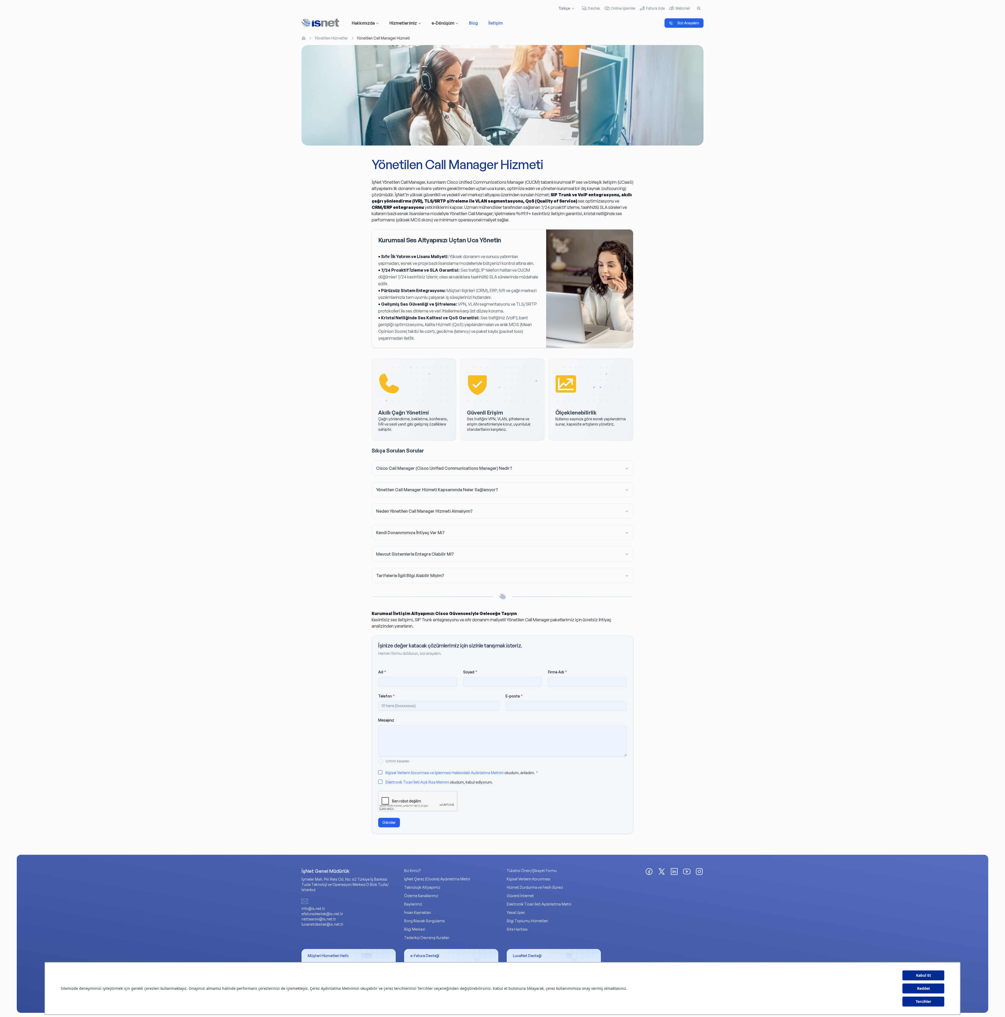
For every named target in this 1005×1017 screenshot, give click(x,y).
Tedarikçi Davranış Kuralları (426, 937)
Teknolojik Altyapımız (422, 887)
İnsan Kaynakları (417, 912)
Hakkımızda (363, 23)
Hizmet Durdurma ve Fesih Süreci (535, 887)
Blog (473, 23)
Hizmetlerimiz (403, 23)
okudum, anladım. (462, 772)
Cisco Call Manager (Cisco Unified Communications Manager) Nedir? (444, 468)
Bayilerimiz (413, 904)
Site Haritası (517, 929)
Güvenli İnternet (520, 895)
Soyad (470, 672)
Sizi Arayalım (688, 23)
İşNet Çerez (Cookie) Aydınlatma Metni (437, 879)
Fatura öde (655, 8)
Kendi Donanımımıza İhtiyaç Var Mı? (410, 532)
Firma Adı (557, 672)
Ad (382, 672)
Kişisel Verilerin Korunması (528, 879)
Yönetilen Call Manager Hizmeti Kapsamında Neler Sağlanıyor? (437, 489)
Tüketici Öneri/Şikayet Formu (532, 870)
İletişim (495, 23)
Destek (594, 8)
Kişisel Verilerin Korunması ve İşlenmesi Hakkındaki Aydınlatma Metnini (445, 772)
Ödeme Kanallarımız (421, 895)
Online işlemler (623, 8)
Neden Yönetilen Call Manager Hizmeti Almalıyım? (424, 511)
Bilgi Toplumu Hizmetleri (527, 921)
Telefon (386, 696)
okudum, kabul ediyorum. (439, 782)
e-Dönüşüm (443, 23)
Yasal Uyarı (516, 912)
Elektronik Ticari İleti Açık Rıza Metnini (417, 782)
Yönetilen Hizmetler (331, 38)
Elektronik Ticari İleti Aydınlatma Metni (539, 904)
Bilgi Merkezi (414, 929)
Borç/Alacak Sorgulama (424, 921)
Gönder (389, 822)
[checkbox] (380, 772)
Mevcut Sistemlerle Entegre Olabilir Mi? (415, 554)
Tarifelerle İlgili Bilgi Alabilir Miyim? (410, 575)
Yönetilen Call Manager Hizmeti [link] (383, 38)
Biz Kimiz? (412, 870)
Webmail (682, 8)
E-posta (514, 696)
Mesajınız (386, 720)
